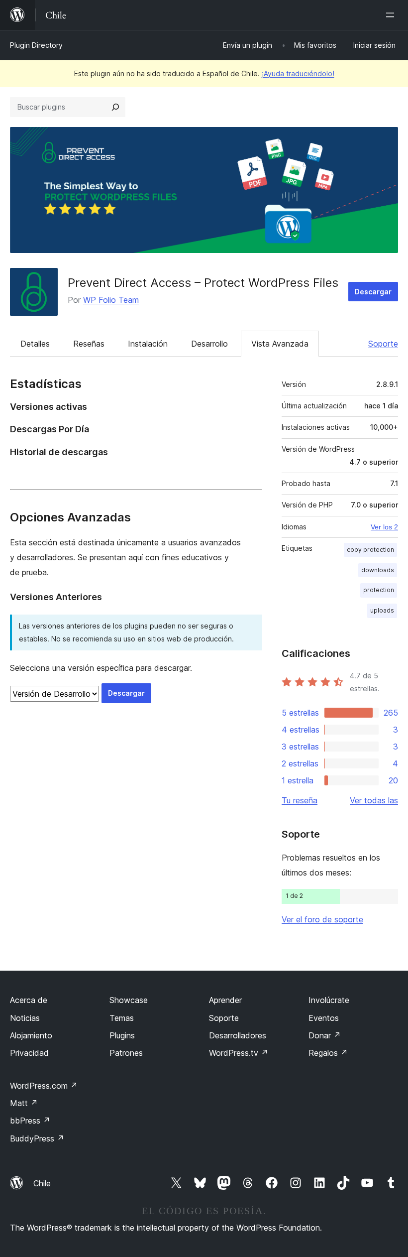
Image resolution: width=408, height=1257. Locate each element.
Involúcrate (328, 1000)
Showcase (128, 1000)
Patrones (126, 1053)
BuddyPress (37, 1138)
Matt (24, 1103)
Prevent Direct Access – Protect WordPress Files (203, 282)
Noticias (25, 1018)
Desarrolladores (237, 1035)
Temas (121, 1018)
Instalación (148, 344)
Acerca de (28, 1000)
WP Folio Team (111, 300)
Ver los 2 (384, 527)
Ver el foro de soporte (322, 919)
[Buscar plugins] (115, 107)
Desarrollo (209, 344)
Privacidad (29, 1053)
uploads (382, 610)
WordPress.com (44, 1086)
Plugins (122, 1035)
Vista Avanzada (279, 344)
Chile (42, 1183)
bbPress (30, 1121)
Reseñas (88, 344)
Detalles (35, 344)
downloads (377, 570)
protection (378, 590)
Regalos (328, 1053)
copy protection (370, 549)
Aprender (225, 1000)
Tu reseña (299, 800)
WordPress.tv (238, 1053)
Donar (324, 1035)
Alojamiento (31, 1035)
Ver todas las (374, 800)
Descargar (373, 291)
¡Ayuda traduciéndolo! (298, 73)
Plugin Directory (36, 45)
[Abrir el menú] (392, 15)
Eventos (323, 1018)
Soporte (383, 344)
